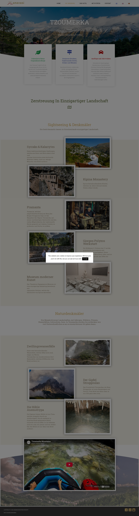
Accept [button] (85, 259)
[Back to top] (135, 512)
